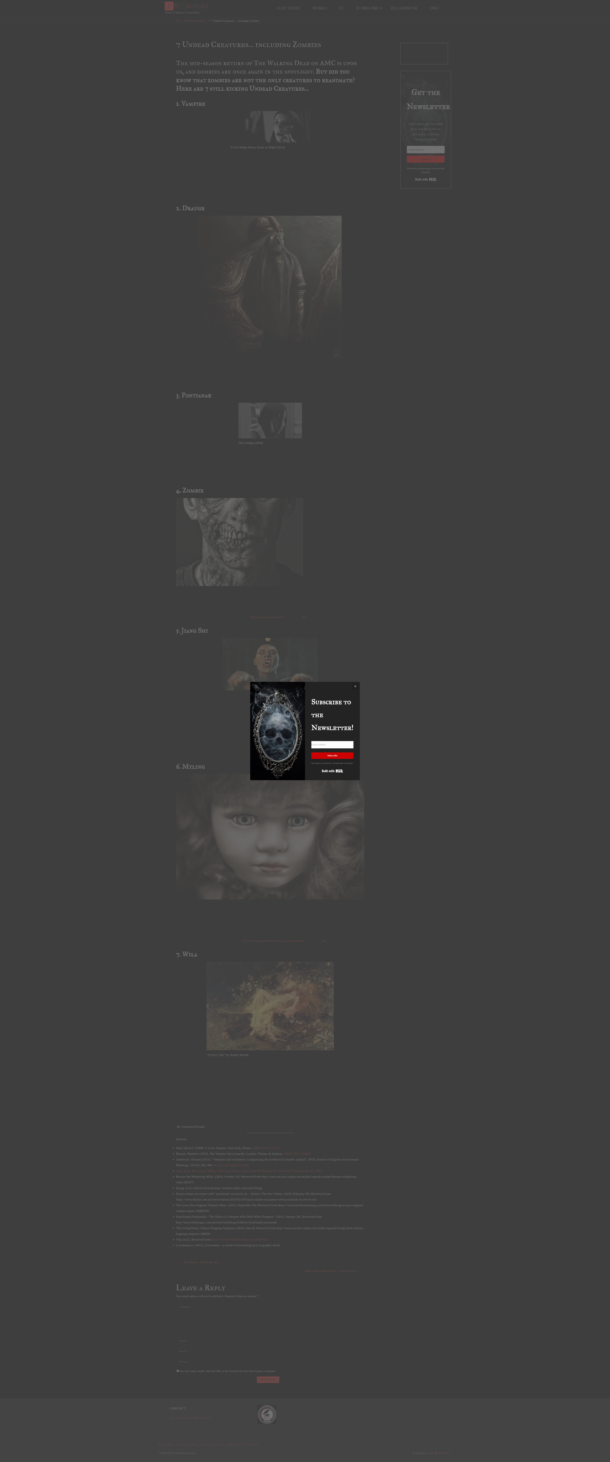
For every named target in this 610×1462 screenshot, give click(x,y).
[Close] (355, 686)
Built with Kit (332, 771)
